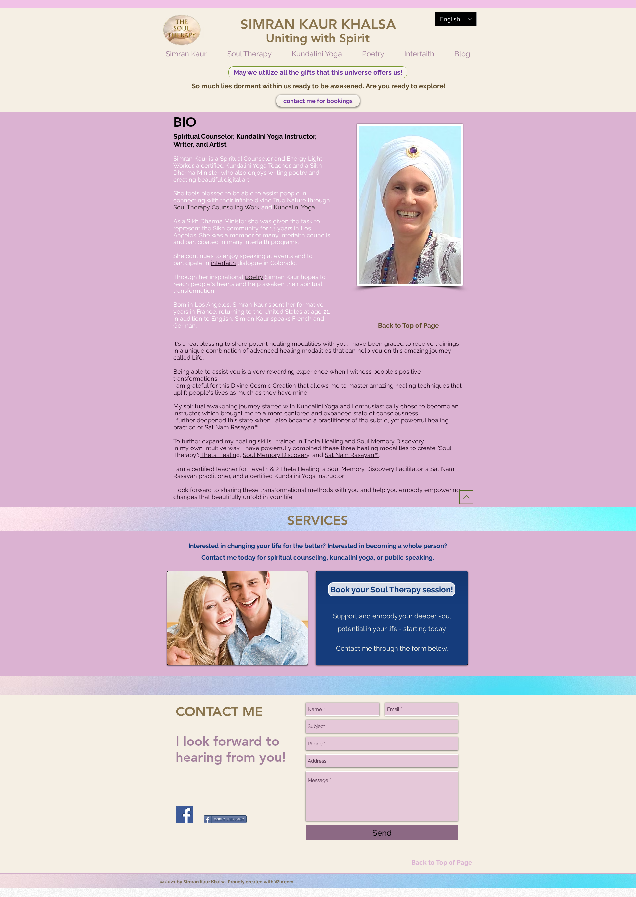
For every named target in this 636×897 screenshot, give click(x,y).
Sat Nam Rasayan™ (352, 454)
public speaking (409, 557)
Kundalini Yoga (294, 207)
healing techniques (422, 385)
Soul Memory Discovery (276, 454)
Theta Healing (220, 454)
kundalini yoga (352, 557)
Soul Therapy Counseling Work (216, 207)
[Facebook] (184, 814)
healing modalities (305, 350)
